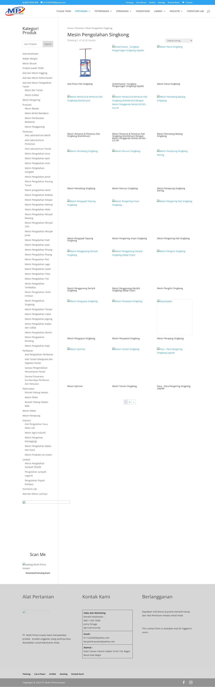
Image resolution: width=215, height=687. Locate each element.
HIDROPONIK (143, 11)
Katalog (161, 3)
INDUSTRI (175, 11)
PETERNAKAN (102, 11)
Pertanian (79, 28)
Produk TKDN (64, 11)
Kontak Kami (173, 3)
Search (48, 44)
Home (70, 28)
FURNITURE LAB (195, 11)
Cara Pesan (141, 3)
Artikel (152, 3)
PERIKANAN (122, 11)
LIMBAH (158, 11)
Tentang (129, 3)
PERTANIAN (81, 11)
